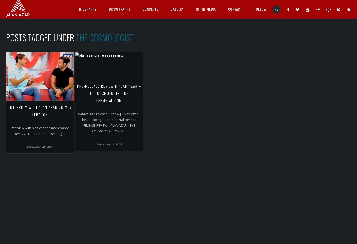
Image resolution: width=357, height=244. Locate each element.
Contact (235, 9)
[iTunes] (328, 9)
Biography (88, 9)
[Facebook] (288, 9)
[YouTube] (308, 9)
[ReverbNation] (349, 9)
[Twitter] (298, 9)
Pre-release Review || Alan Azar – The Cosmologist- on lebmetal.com (109, 93)
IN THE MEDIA (206, 9)
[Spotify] (339, 9)
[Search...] (276, 9)
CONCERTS (151, 9)
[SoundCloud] (318, 9)
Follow (260, 9)
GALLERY (177, 9)
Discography (119, 9)
